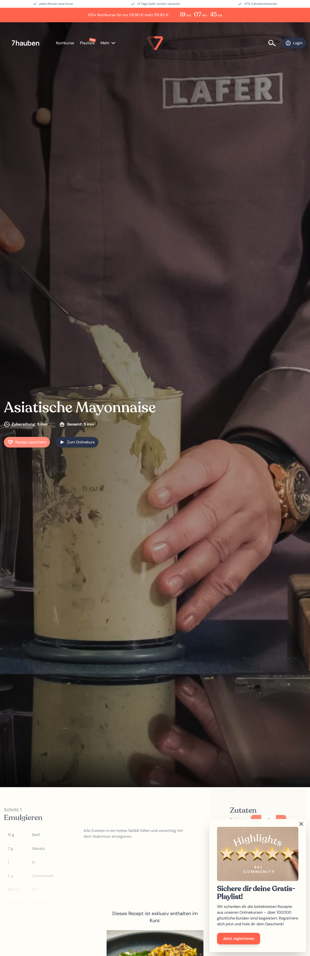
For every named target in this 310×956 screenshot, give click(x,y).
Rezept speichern (30, 442)
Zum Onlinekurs (81, 442)
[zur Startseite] (28, 43)
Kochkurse (65, 42)
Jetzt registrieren (238, 938)
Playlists (87, 42)
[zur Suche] (275, 43)
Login (297, 42)
